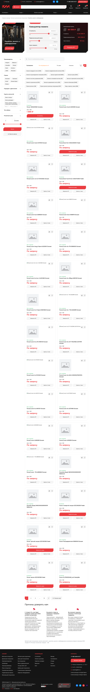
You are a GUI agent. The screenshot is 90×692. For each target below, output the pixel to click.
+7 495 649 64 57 (72, 1)
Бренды (52, 656)
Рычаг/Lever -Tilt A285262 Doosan (37, 472)
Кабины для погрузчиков (24, 668)
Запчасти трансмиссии (33, 82)
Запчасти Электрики (71, 82)
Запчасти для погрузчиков (24, 656)
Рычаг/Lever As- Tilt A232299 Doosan (70, 310)
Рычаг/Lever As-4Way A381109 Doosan (70, 278)
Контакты (86, 12)
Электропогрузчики (7, 661)
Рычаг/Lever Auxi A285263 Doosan (37, 214)
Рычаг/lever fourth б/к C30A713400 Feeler (71, 178)
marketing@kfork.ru (40, 1)
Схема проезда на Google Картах (79, 672)
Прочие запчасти (31, 86)
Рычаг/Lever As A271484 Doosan (68, 408)
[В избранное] (52, 92)
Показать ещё (57, 598)
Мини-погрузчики (6, 668)
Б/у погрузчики (21, 661)
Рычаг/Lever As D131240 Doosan (36, 375)
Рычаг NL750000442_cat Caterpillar (69, 577)
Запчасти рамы (73, 74)
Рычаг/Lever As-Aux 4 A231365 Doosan (38, 278)
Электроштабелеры (6, 665)
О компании (5, 12)
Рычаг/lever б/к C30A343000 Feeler (69, 143)
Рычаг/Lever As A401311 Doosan (36, 408)
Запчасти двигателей (57, 74)
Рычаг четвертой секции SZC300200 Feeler (72, 505)
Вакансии (37, 663)
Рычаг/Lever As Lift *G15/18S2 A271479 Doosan (70, 342)
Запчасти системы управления (34, 78)
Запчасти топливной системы (55, 78)
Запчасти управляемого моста (52, 82)
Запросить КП (33, 119)
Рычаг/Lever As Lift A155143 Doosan (37, 342)
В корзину (40, 115)
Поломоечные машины (7, 670)
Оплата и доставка (38, 12)
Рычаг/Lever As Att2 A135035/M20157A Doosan (70, 375)
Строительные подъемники (24, 670)
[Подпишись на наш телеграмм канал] (57, 2)
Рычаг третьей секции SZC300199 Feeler (38, 541)
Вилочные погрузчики (7, 656)
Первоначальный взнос (36, 38)
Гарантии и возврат (39, 661)
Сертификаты (54, 658)
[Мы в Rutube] (87, 685)
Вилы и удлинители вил (23, 663)
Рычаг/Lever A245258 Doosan (35, 440)
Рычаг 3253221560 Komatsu (35, 107)
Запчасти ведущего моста (33, 70)
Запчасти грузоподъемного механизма (36, 74)
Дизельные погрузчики (7, 658)
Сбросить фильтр (13, 134)
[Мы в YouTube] (83, 685)
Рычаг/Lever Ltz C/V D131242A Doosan (38, 178)
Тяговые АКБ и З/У (22, 665)
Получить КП (71, 47)
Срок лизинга (33, 45)
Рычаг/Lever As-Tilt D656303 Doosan (70, 246)
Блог (36, 665)
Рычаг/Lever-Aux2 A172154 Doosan (37, 143)
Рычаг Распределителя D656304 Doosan (71, 541)
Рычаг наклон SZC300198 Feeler (36, 577)
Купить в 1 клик (47, 119)
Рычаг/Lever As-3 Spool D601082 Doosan (39, 310)
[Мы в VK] (54, 2)
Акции (20, 12)
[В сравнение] (49, 92)
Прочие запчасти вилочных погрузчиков (50, 86)
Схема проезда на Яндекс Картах (79, 674)
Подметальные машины (7, 672)
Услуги (55, 12)
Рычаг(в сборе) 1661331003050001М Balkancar (37, 506)
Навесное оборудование (24, 672)
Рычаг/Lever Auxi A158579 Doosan (69, 214)
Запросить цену (73, 151)
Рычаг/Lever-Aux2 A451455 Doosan (69, 107)
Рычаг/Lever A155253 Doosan (67, 440)
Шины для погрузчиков (23, 658)
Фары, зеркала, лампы (71, 86)
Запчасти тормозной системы (75, 78)
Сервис (70, 12)
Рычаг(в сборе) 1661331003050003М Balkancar (70, 472)
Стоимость (32, 31)
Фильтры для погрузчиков (8, 675)
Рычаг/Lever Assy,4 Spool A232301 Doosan (39, 246)
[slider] (48, 33)
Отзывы (52, 661)
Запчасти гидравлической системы (54, 70)
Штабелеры (5, 663)
